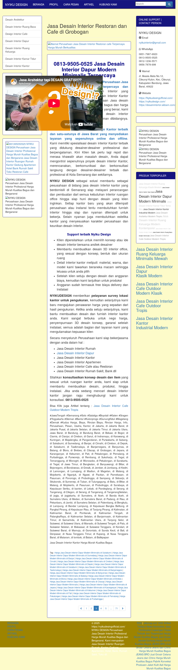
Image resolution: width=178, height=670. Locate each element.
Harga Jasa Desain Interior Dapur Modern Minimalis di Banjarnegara (92, 570)
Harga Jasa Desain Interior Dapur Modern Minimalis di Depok (87, 563)
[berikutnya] (123, 608)
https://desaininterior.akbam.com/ (157, 105)
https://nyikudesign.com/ (152, 101)
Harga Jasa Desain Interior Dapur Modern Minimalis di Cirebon (85, 561)
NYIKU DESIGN (16, 4)
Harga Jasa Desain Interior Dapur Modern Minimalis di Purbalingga (87, 598)
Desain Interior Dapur (17, 41)
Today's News (145, 626)
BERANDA (38, 4)
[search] (169, 4)
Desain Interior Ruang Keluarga (17, 49)
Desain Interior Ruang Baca (20, 26)
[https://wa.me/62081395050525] (22, 157)
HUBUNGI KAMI (108, 4)
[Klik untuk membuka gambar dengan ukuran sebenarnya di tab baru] (89, 45)
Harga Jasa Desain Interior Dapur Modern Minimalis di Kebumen (89, 589)
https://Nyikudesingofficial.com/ (156, 98)
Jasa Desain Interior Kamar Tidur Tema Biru (155, 205)
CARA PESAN (71, 4)
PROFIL (53, 4)
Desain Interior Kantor (17, 66)
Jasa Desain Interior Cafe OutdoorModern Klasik (154, 288)
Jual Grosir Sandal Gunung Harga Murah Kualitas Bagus (153, 640)
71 (116, 608)
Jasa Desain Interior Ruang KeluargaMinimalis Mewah (154, 253)
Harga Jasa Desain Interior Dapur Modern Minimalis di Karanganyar (86, 587)
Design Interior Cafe (16, 34)
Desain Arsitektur (14, 19)
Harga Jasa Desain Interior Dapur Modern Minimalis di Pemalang (90, 596)
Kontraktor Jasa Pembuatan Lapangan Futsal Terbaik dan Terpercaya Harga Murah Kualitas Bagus (152, 632)
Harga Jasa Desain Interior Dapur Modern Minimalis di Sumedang (86, 554)
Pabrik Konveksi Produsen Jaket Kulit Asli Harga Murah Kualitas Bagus (153, 665)
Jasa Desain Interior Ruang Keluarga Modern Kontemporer (153, 222)
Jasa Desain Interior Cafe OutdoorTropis (154, 305)
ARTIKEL (89, 4)
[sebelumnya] (81, 608)
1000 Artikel (164, 623)
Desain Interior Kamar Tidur (20, 58)
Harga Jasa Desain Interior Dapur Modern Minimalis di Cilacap (77, 581)
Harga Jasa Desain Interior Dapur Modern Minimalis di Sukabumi (83, 552)
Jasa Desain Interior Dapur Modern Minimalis (155, 196)
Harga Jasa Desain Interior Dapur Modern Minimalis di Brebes (94, 578)
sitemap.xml (150, 623)
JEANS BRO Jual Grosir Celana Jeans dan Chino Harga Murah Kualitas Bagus (153, 647)
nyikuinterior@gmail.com (152, 42)
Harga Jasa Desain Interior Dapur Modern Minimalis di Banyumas (78, 572)
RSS (139, 623)
